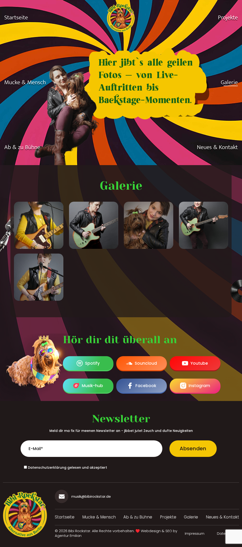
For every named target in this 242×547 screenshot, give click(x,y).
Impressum (194, 533)
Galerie (229, 82)
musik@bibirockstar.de (91, 496)
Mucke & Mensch (25, 82)
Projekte (228, 17)
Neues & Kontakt (217, 147)
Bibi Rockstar (79, 530)
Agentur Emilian (68, 535)
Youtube (199, 363)
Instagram (199, 385)
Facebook (145, 385)
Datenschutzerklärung (47, 467)
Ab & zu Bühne (22, 147)
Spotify (92, 363)
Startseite (16, 17)
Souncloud (146, 363)
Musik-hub (92, 385)
